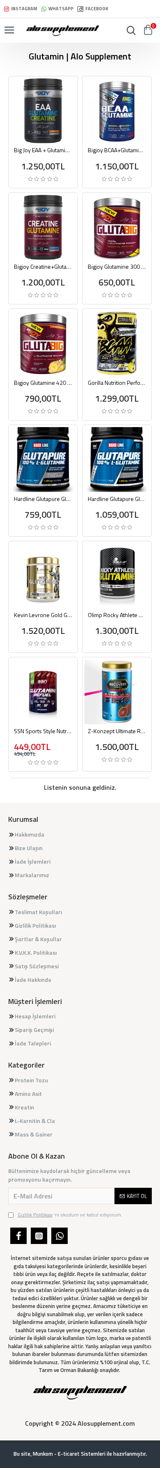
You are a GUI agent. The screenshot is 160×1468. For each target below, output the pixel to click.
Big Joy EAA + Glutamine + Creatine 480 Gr (43, 150)
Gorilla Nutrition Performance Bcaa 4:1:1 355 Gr (117, 382)
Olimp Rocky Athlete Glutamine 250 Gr (117, 615)
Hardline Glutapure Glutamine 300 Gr (43, 499)
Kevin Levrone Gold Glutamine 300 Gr (43, 615)
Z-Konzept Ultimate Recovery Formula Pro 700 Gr (117, 731)
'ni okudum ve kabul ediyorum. (70, 1215)
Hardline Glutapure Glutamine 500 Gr (117, 499)
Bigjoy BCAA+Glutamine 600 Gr (117, 150)
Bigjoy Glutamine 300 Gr (117, 266)
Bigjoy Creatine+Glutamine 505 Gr (43, 266)
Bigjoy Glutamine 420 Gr (43, 382)
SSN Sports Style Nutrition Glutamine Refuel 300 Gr (43, 731)
